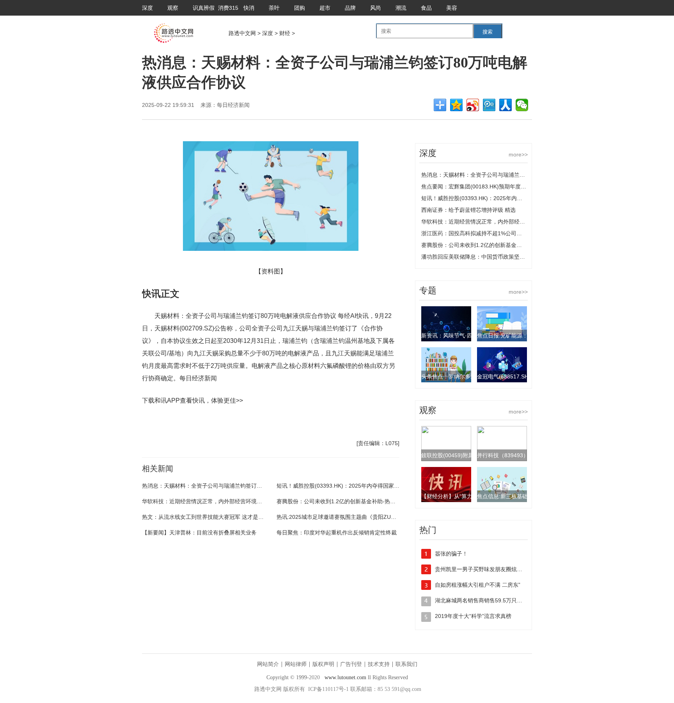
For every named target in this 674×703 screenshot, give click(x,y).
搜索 (487, 32)
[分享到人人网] (505, 105)
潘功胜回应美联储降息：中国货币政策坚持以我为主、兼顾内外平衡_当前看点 (515, 257)
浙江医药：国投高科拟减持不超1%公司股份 (474, 233)
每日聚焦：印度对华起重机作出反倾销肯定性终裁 (337, 532)
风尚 (375, 8)
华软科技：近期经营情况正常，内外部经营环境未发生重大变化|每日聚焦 (230, 501)
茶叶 (274, 8)
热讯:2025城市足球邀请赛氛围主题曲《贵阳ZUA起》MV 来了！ (354, 517)
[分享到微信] (522, 105)
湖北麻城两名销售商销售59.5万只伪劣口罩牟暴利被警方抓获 (508, 600)
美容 (451, 8)
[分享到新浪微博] (472, 105)
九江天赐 (191, 423)
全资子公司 (213, 423)
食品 (426, 8)
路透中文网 (242, 33)
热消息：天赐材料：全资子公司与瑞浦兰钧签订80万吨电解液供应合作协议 (232, 486)
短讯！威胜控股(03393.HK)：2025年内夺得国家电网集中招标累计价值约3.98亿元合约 (382, 486)
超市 (324, 8)
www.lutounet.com (345, 677)
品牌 (350, 8)
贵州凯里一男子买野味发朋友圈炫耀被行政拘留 (492, 569)
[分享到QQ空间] (456, 105)
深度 (147, 8)
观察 (172, 8)
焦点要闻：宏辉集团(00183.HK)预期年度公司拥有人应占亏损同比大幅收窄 (512, 186)
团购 (299, 8)
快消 (248, 8)
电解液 (233, 423)
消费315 (228, 8)
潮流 (401, 8)
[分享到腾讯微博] (489, 105)
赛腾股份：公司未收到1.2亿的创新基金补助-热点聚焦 (341, 501)
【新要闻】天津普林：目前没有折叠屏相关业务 (199, 532)
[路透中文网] (173, 41)
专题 (427, 290)
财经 (284, 33)
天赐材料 (171, 423)
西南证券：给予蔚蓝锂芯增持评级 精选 (468, 210)
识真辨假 (204, 8)
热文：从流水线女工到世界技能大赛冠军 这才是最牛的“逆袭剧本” (221, 517)
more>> (518, 154)
